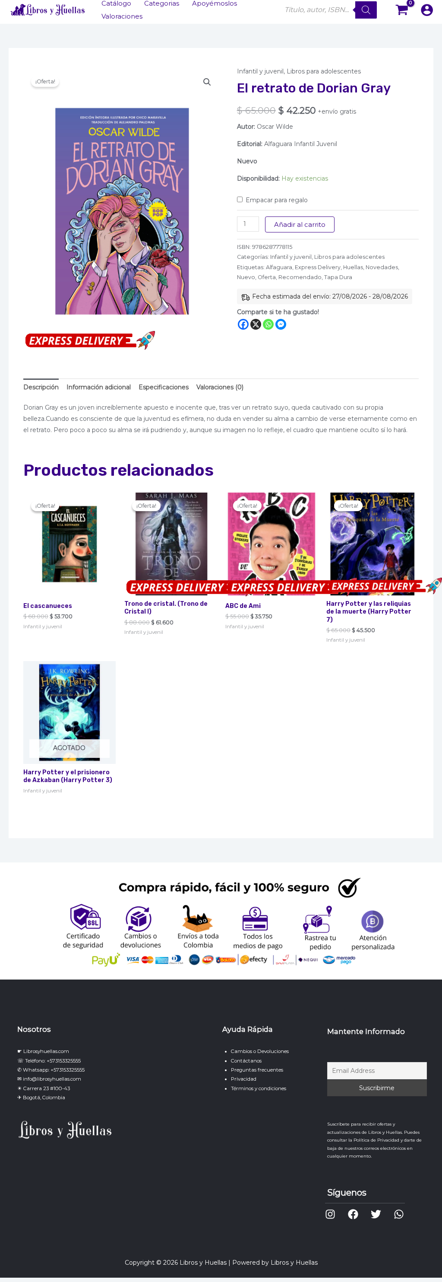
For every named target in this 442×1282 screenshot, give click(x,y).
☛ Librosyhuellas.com (43, 1051)
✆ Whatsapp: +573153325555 (51, 1070)
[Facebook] (243, 324)
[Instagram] (330, 1214)
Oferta (267, 277)
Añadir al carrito (299, 224)
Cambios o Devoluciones (260, 1051)
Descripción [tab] (41, 387)
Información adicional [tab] (98, 387)
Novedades (382, 267)
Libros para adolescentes (324, 71)
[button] (207, 82)
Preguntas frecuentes (257, 1070)
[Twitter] (376, 1214)
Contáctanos (246, 1061)
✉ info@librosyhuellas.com (49, 1079)
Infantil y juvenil (260, 71)
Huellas (353, 267)
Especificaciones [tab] (164, 387)
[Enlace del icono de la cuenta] (426, 9)
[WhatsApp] (399, 1214)
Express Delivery (318, 267)
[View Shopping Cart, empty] (402, 10)
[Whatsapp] (268, 324)
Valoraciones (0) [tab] (219, 387)
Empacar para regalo (277, 200)
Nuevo (246, 277)
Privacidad (243, 1079)
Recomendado (300, 277)
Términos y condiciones (258, 1088)
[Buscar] (366, 10)
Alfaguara (279, 267)
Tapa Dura (338, 277)
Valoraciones (121, 16)
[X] (255, 324)
